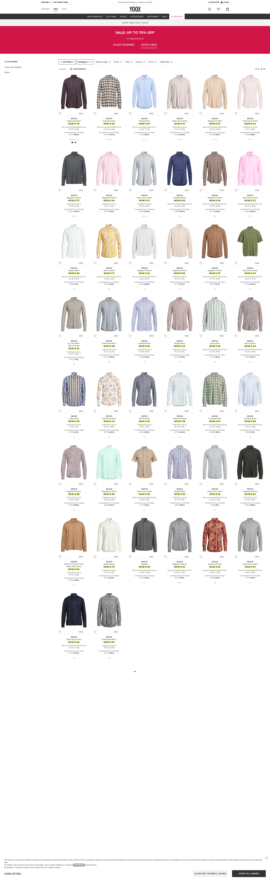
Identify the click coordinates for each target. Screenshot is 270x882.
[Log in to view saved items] (218, 9)
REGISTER (214, 2)
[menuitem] (45, 9)
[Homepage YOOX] (135, 9)
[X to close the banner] (267, 858)
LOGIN (225, 2)
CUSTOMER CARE (60, 2)
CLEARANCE (177, 16)
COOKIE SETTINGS (12, 874)
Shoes (123, 16)
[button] (29, 67)
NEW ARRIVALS (95, 16)
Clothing (111, 16)
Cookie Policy (79, 865)
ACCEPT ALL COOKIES (249, 874)
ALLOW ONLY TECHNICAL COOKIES (210, 874)
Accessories (137, 16)
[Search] (209, 9)
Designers (153, 16)
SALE (164, 16)
